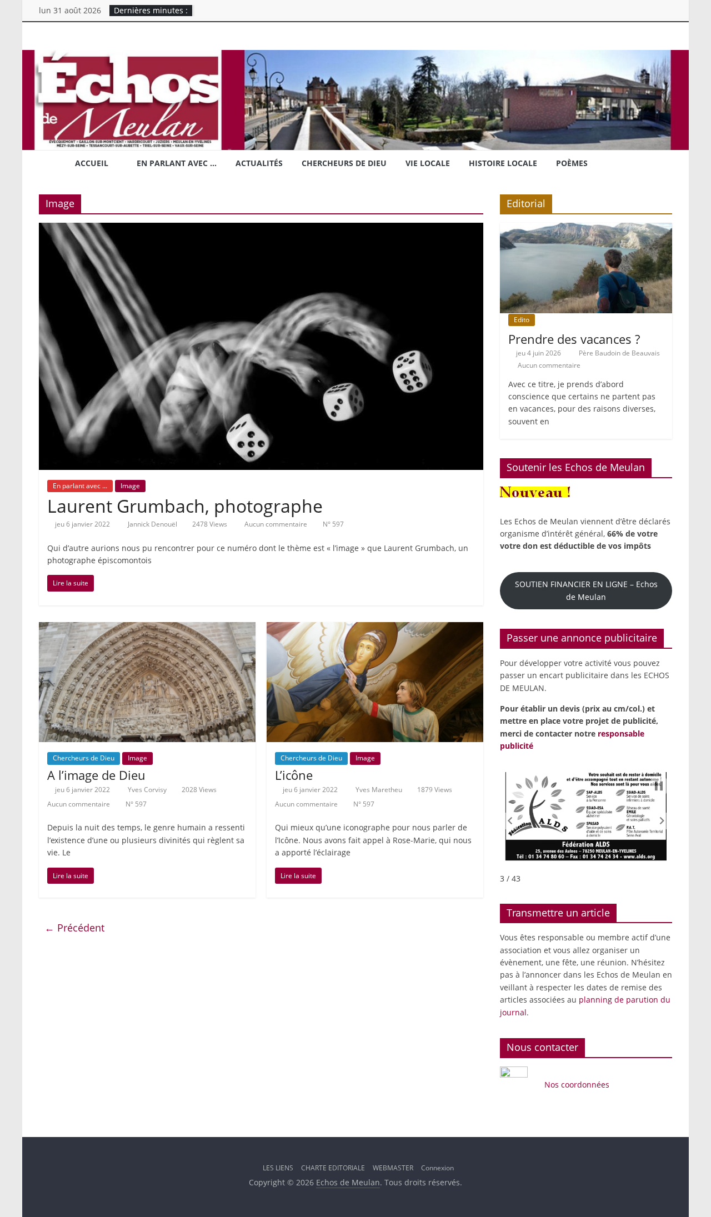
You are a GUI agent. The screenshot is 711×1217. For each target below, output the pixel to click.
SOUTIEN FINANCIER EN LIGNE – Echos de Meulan (586, 590)
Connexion (437, 1168)
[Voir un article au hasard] (659, 164)
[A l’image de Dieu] (147, 629)
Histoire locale (503, 163)
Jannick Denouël (153, 524)
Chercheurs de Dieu (344, 163)
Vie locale (427, 163)
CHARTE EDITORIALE (333, 1168)
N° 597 (333, 524)
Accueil (91, 163)
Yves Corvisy (148, 789)
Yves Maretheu (380, 789)
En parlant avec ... (80, 485)
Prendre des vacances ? (574, 338)
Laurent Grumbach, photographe (185, 506)
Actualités (259, 163)
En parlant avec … (177, 163)
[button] (510, 821)
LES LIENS (278, 1168)
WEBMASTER (393, 1168)
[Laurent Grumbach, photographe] (261, 229)
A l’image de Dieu (96, 775)
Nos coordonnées (578, 1084)
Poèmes (572, 163)
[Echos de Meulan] (355, 57)
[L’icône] (375, 629)
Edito (521, 319)
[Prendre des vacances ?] (586, 228)
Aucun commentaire (275, 524)
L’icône (294, 775)
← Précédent (74, 927)
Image (130, 485)
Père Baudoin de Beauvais (619, 353)
